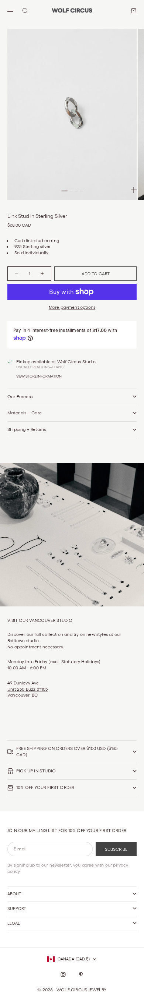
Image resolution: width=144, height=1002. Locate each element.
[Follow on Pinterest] (81, 974)
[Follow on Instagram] (63, 974)
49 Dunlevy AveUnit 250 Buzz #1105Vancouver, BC (27, 689)
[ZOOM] (133, 190)
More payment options (72, 307)
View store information (39, 376)
